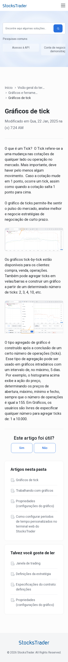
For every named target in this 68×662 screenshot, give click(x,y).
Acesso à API (21, 47)
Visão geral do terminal (34, 88)
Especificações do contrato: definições (36, 586)
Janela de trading (28, 563)
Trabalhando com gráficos (34, 490)
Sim (21, 448)
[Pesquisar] (58, 28)
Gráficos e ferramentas (25, 93)
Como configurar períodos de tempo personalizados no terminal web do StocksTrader (36, 524)
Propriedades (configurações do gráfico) (35, 503)
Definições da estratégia (33, 574)
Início (9, 88)
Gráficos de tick (27, 480)
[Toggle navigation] (63, 5)
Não (45, 448)
